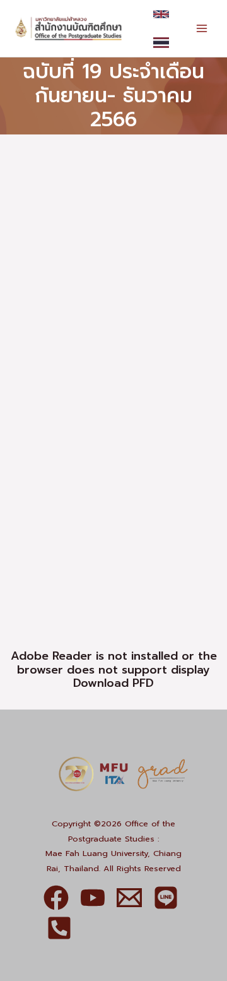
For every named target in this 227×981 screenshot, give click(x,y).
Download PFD (113, 683)
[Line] (166, 898)
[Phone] (59, 928)
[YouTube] (93, 898)
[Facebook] (56, 898)
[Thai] (161, 43)
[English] (161, 14)
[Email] (129, 898)
